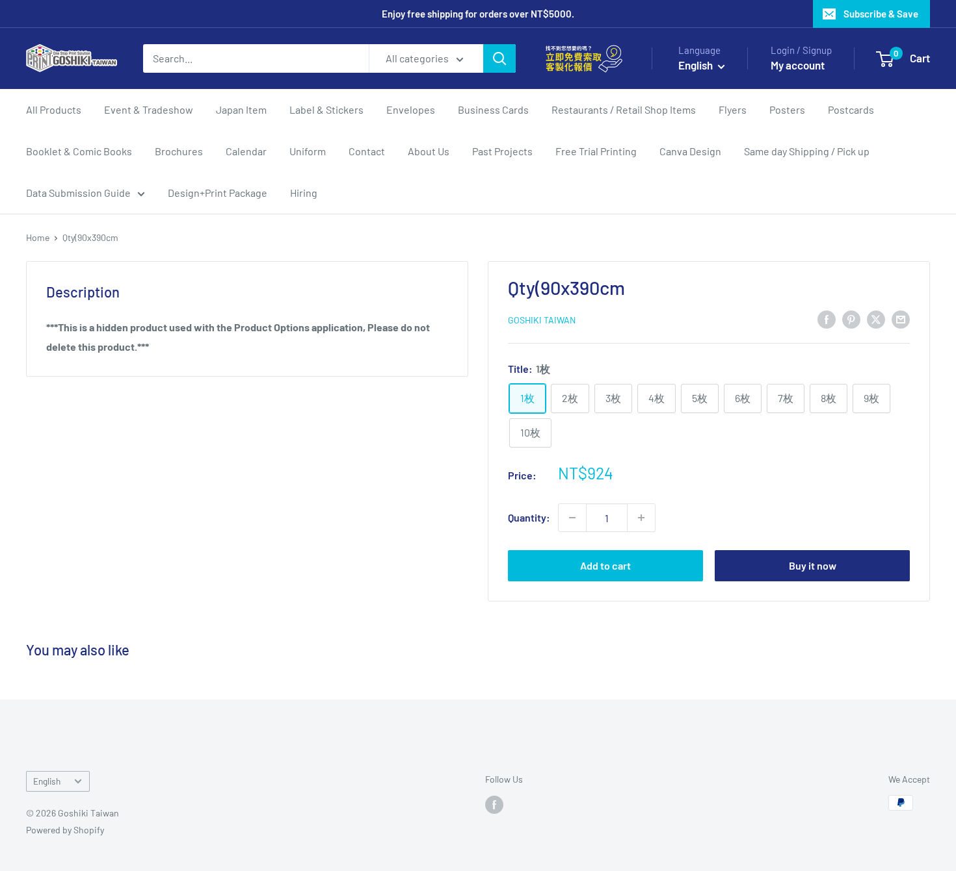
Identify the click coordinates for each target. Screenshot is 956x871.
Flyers (733, 109)
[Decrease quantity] (572, 517)
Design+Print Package (217, 192)
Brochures (179, 151)
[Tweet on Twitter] (876, 319)
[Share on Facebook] (826, 319)
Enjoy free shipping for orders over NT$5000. (478, 13)
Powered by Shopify (65, 829)
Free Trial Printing (596, 151)
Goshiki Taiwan (542, 319)
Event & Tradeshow (148, 109)
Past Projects (502, 151)
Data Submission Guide (78, 192)
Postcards (851, 109)
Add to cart (605, 565)
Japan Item (241, 109)
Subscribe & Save (880, 13)
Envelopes (410, 109)
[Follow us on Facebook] (494, 804)
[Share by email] (901, 319)
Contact (367, 151)
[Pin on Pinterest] (851, 319)
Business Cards (493, 109)
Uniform (307, 151)
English (46, 781)
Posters (787, 109)
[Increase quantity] (641, 517)
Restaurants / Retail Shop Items (623, 109)
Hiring (303, 192)
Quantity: (529, 517)
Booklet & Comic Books (79, 151)
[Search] (499, 58)
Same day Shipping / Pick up (807, 151)
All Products (53, 109)
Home (37, 237)
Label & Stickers (326, 109)
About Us (428, 151)
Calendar (246, 151)
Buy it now (812, 565)
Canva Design (690, 151)
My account (798, 64)
